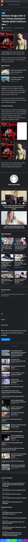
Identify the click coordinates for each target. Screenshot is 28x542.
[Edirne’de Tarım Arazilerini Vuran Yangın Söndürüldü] (6, 467)
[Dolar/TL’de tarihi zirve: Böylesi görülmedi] (6, 408)
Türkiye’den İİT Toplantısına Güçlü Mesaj (13, 461)
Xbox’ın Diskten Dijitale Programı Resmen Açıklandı (18, 401)
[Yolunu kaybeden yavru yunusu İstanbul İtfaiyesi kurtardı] (6, 437)
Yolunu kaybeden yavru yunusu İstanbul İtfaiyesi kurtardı (17, 437)
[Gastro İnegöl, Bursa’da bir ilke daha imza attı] (21, 257)
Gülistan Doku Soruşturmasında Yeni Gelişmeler (17, 381)
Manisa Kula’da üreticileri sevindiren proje (6, 280)
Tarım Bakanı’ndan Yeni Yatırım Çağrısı (12, 431)
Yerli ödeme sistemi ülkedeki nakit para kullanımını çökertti (18, 455)
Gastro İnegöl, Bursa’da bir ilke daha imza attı (21, 264)
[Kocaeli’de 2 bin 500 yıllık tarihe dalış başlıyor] (5, 79)
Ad (2, 313)
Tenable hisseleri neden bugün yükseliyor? (13, 396)
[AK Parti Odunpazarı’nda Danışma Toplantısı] (6, 375)
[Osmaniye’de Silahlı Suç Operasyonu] (6, 414)
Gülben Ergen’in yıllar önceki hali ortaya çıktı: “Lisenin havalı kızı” (7, 248)
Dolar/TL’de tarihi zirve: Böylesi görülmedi (17, 407)
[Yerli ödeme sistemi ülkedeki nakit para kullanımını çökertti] (6, 456)
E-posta (3, 319)
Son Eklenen (14, 346)
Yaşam (9, 9)
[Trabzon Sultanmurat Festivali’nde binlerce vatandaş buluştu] (21, 241)
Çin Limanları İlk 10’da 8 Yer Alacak (11, 1)
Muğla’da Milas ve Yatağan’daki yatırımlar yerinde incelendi (6, 265)
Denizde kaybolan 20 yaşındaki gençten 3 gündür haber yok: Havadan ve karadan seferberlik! (18, 353)
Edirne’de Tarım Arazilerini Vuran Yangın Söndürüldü (18, 465)
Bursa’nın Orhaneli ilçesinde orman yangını (18, 425)
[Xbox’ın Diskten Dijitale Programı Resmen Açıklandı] (6, 402)
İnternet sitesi (4, 325)
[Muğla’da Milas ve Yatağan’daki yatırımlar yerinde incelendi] (7, 257)
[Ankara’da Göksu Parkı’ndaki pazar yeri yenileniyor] (5, 72)
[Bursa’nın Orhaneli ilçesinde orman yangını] (6, 427)
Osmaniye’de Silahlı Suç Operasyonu (17, 413)
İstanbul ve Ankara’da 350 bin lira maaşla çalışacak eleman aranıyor (13, 449)
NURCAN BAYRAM (7, 27)
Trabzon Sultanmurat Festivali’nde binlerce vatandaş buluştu (21, 247)
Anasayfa (4, 9)
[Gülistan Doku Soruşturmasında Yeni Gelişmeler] (6, 381)
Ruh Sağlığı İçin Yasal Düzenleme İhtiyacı (13, 386)
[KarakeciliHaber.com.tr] (14, 4)
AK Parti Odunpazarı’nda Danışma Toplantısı (17, 373)
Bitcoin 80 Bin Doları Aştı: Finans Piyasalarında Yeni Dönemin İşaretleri (12, 391)
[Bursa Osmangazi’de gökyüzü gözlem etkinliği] (21, 274)
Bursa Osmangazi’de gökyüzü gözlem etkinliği (20, 280)
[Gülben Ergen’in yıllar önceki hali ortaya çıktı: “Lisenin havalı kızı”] (7, 241)
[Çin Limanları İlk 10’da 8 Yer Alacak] (6, 368)
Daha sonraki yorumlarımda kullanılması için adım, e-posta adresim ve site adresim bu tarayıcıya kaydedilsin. (14, 333)
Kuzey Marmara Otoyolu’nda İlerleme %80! (18, 360)
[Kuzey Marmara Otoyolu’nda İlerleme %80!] (6, 361)
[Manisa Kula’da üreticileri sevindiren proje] (7, 274)
